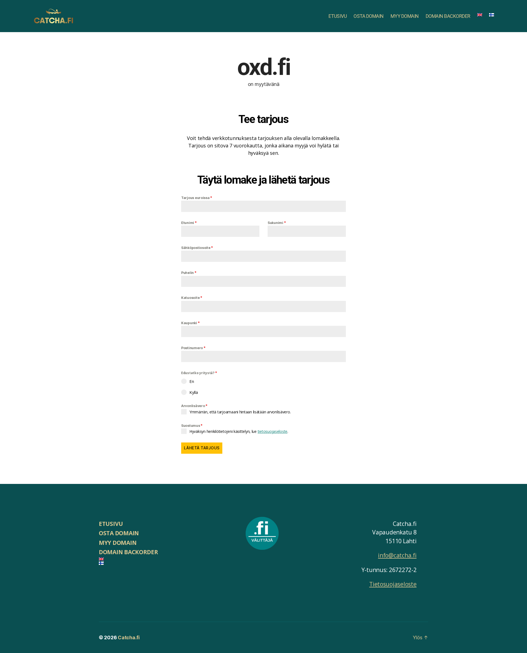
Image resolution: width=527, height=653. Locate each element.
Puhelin (189, 272)
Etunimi (189, 222)
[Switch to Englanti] (479, 14)
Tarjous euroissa (196, 197)
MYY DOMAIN (405, 16)
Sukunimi (277, 222)
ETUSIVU (338, 16)
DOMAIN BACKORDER (448, 16)
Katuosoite (191, 297)
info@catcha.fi (397, 555)
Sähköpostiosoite (197, 247)
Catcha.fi (129, 637)
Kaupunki (190, 323)
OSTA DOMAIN (369, 16)
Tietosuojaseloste (392, 584)
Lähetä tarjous (202, 447)
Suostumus (192, 425)
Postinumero (193, 348)
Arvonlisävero (194, 405)
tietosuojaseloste (272, 431)
